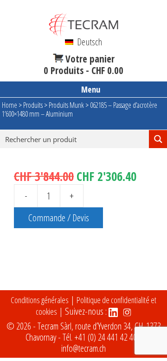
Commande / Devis (58, 217)
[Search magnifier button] (158, 139)
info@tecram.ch (83, 348)
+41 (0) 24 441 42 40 (105, 337)
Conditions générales (40, 299)
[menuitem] (83, 42)
